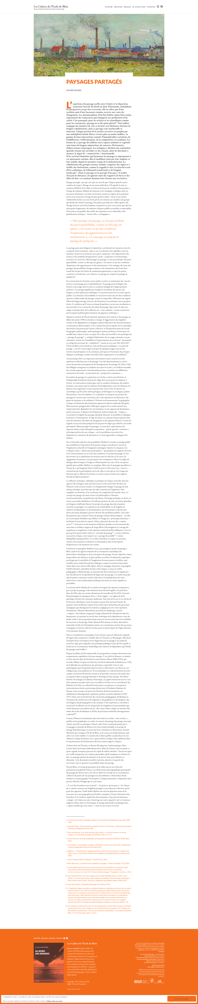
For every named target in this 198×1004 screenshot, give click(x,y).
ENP (141, 969)
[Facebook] (161, 7)
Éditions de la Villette (158, 965)
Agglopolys (141, 949)
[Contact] (158, 7)
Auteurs (109, 7)
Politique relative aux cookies (54, 1001)
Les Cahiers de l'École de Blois (82, 943)
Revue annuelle (73, 948)
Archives (118, 7)
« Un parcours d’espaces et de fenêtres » (101, 910)
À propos (151, 7)
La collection (138, 7)
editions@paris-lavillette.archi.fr (156, 967)
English (127, 7)
